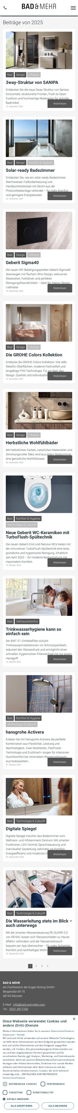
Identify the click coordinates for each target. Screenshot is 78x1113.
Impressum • (10, 1034)
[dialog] (39, 1064)
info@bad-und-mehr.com (29, 1004)
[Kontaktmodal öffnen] (5, 8)
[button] (73, 8)
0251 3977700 (18, 1009)
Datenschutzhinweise (14, 1077)
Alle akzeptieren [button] (21, 1105)
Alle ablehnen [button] (57, 1105)
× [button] (74, 1019)
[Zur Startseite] (39, 8)
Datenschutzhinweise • (63, 1031)
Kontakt (21, 1034)
